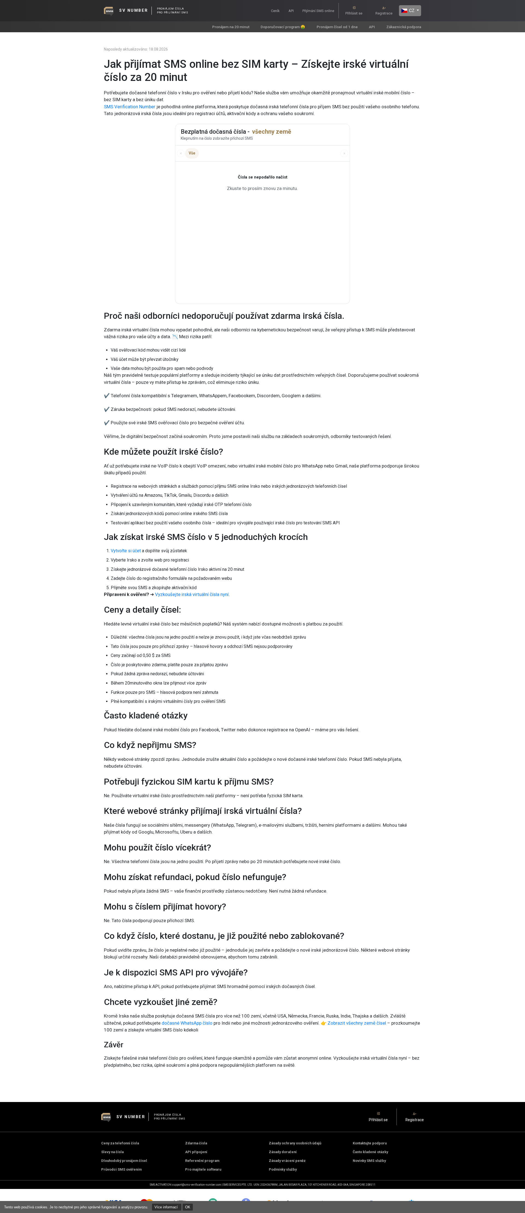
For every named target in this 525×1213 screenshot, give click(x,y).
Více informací (166, 1207)
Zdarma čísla (196, 1143)
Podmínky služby (283, 1169)
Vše (192, 153)
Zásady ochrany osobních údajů (295, 1143)
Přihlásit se (353, 13)
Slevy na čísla (112, 1152)
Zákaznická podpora (403, 27)
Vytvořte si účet (126, 550)
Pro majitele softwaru (203, 1169)
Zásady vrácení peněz (287, 1161)
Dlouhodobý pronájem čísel (124, 1161)
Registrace (383, 13)
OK (187, 1207)
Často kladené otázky (370, 1152)
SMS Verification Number (129, 106)
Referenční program (202, 1161)
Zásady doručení (283, 1152)
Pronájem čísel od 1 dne (337, 27)
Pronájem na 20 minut (230, 27)
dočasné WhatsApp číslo (186, 1023)
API (291, 11)
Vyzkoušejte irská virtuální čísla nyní (192, 594)
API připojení (196, 1152)
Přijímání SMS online (318, 11)
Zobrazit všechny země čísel (357, 1023)
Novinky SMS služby (369, 1161)
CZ (411, 10)
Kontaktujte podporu (370, 1143)
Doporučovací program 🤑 (283, 27)
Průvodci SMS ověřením (121, 1169)
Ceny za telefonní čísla (120, 1143)
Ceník (275, 11)
